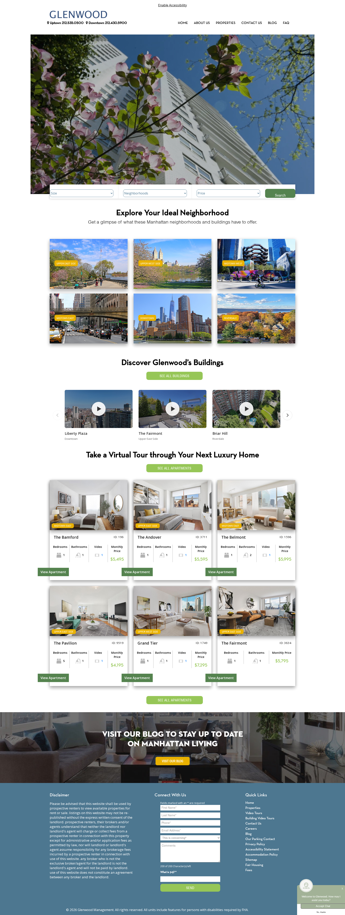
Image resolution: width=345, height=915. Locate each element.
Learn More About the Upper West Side (172, 262)
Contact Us (251, 23)
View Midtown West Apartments (256, 266)
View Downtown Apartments (172, 321)
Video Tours (253, 813)
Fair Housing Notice (264, 910)
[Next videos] (287, 415)
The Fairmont (150, 433)
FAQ (286, 23)
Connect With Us (170, 795)
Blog (272, 23)
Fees (248, 870)
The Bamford (66, 537)
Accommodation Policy (261, 854)
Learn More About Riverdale (256, 316)
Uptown (66, 23)
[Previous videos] (58, 415)
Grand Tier (148, 643)
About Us (202, 23)
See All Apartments (174, 468)
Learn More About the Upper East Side (88, 262)
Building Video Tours (259, 818)
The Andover (149, 537)
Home (183, 23)
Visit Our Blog (172, 761)
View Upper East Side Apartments (88, 266)
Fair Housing (254, 865)
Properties (225, 23)
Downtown (107, 23)
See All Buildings (174, 376)
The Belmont (233, 537)
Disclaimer (59, 795)
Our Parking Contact (260, 839)
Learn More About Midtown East (88, 316)
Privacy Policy (255, 844)
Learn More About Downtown (172, 316)
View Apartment (53, 572)
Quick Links (256, 795)
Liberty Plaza (76, 433)
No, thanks (321, 912)
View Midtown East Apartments (88, 321)
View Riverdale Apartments (256, 321)
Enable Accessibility (172, 5)
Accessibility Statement (262, 849)
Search (280, 195)
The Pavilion (65, 643)
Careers (251, 828)
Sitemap (251, 859)
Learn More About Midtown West (256, 262)
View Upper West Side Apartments (172, 266)
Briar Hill (220, 433)
